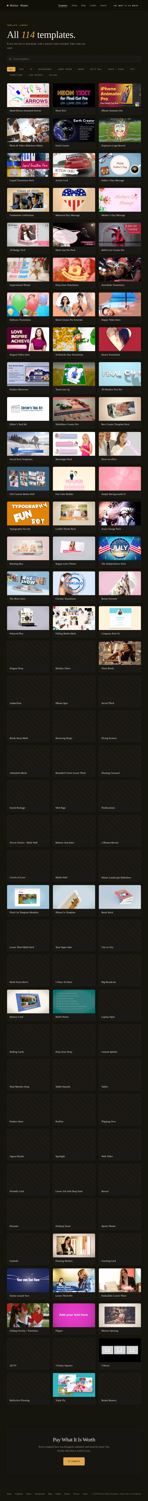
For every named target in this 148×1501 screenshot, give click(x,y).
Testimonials (40, 1494)
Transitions (16, 75)
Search (103, 5)
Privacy (76, 1494)
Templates (62, 5)
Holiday (53, 75)
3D (31, 69)
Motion (19, 5)
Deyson (138, 1494)
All (11, 69)
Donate (76, 1461)
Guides (93, 5)
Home (9, 1494)
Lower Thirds (65, 69)
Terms (85, 1494)
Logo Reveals (36, 75)
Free (21, 69)
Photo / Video (116, 69)
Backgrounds (45, 69)
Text (132, 69)
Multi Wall (96, 69)
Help (83, 5)
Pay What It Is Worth (126, 5)
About (74, 5)
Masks (81, 69)
